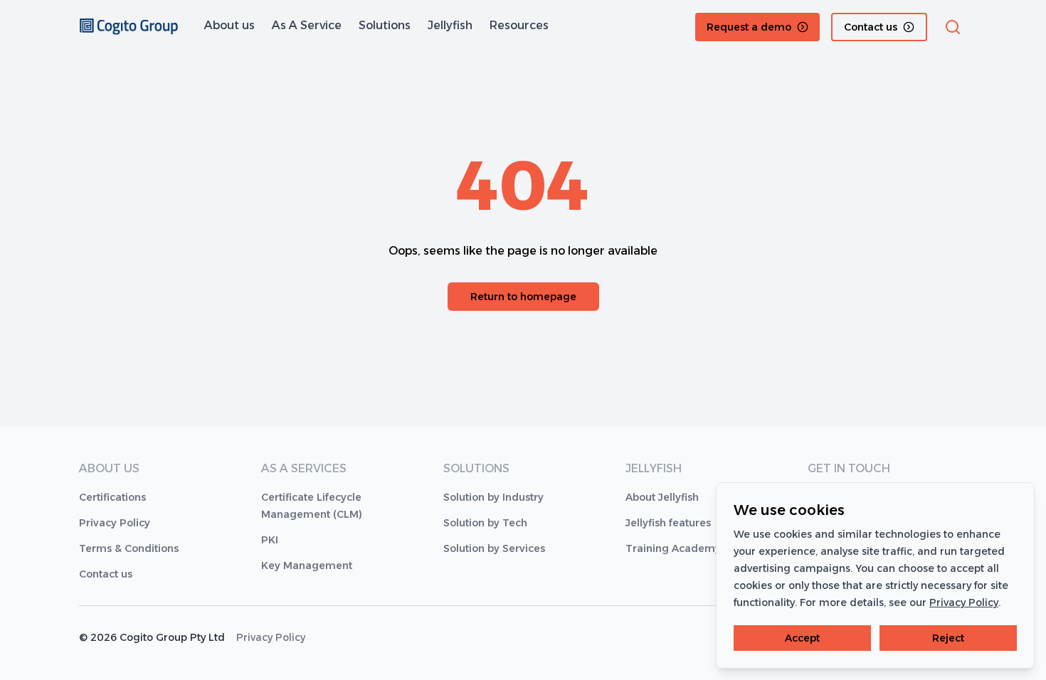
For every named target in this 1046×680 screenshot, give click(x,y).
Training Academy (673, 548)
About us (229, 25)
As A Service (307, 25)
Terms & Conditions (129, 548)
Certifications (112, 497)
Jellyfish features (668, 522)
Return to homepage (523, 296)
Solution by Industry (493, 497)
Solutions (385, 25)
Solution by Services (494, 548)
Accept (802, 638)
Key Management (306, 565)
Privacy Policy (114, 522)
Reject (948, 638)
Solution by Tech (485, 522)
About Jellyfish (662, 497)
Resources (519, 25)
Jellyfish (450, 25)
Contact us (105, 574)
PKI (269, 539)
